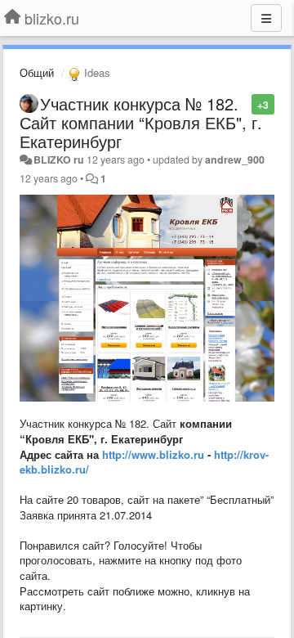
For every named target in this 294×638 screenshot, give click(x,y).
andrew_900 (235, 159)
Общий (37, 72)
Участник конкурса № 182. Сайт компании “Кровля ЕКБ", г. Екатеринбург (141, 122)
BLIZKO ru (60, 159)
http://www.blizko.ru (153, 454)
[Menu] (266, 18)
